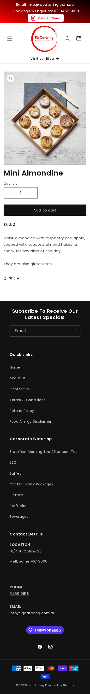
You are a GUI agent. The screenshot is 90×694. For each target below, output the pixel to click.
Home (15, 367)
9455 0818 (19, 593)
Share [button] (14, 278)
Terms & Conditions (28, 400)
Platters (17, 495)
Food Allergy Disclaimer (31, 421)
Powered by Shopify (59, 685)
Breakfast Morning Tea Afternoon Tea (44, 451)
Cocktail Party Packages (31, 484)
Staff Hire (18, 505)
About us (18, 378)
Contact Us (20, 389)
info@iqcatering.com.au (32, 612)
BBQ (13, 462)
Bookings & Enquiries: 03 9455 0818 (46, 10)
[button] (9, 38)
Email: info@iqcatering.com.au (45, 4)
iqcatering (36, 685)
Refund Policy (22, 410)
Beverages (19, 516)
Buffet (15, 473)
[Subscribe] (75, 330)
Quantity (10, 183)
